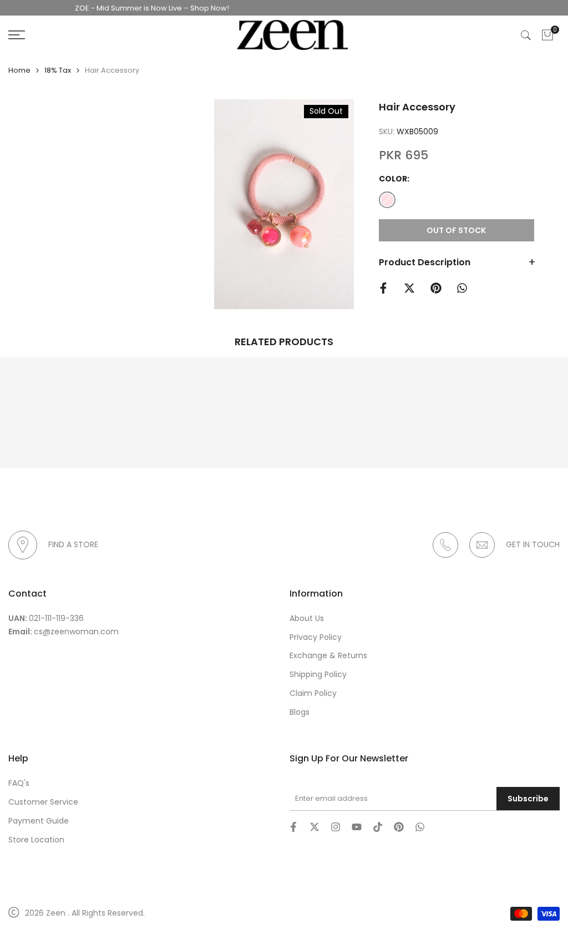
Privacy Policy (316, 637)
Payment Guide (38, 820)
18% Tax (57, 70)
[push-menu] (16, 35)
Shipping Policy (318, 674)
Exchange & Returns (328, 655)
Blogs (300, 712)
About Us (307, 618)
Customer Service (43, 801)
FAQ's (18, 783)
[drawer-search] (526, 35)
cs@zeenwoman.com (76, 631)
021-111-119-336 (56, 618)
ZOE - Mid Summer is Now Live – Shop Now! (139, 8)
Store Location (36, 839)
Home (19, 70)
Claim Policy (313, 693)
